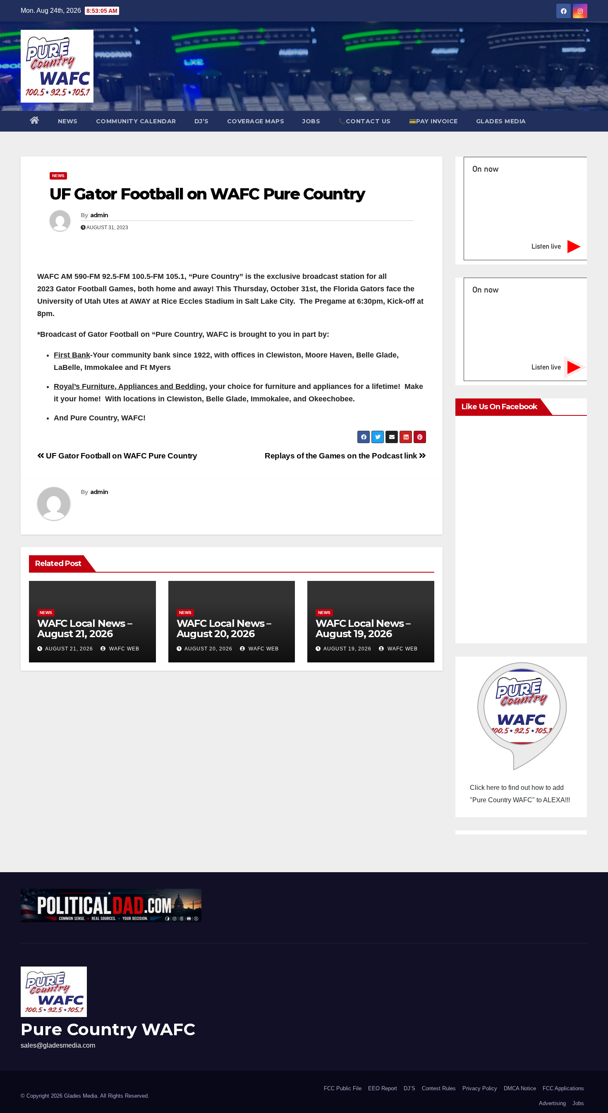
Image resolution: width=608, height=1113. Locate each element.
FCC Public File (342, 1088)
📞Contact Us (364, 121)
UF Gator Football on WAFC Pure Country (207, 194)
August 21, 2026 (69, 649)
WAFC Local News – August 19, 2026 (363, 628)
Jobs (311, 121)
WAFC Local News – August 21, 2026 (84, 628)
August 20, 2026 (208, 649)
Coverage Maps (256, 121)
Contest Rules (439, 1088)
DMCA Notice (520, 1088)
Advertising (552, 1103)
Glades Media (501, 121)
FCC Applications (563, 1088)
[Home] (35, 121)
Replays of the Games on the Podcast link (342, 455)
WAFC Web (123, 649)
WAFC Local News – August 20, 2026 (224, 628)
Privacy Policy (479, 1088)
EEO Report (382, 1088)
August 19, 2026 (347, 649)
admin (99, 215)
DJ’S (201, 121)
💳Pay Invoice (433, 121)
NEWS (68, 121)
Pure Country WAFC (108, 1029)
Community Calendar (136, 121)
